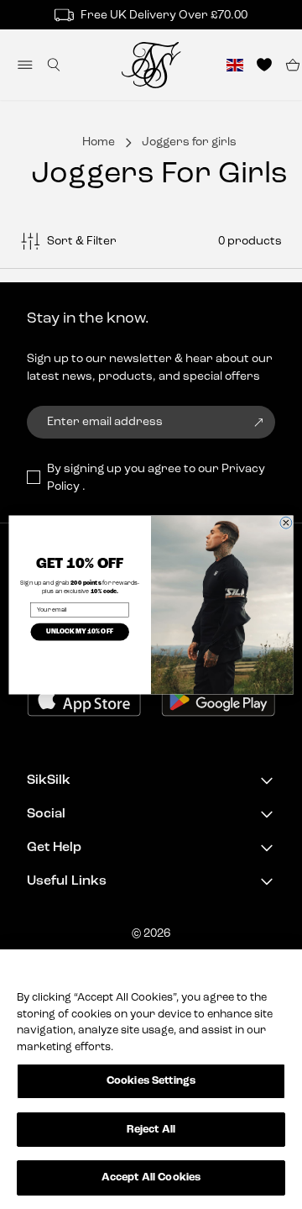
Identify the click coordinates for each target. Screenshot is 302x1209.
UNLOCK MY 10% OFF (79, 632)
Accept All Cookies (151, 1177)
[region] (151, 1079)
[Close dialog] (286, 522)
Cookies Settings (151, 1080)
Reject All (151, 1129)
